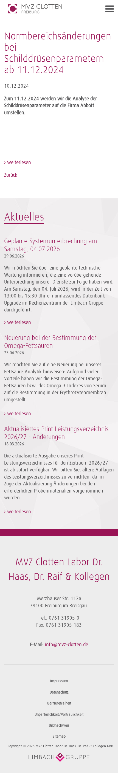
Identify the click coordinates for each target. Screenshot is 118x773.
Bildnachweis (59, 725)
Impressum (59, 681)
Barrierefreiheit (59, 703)
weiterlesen (18, 162)
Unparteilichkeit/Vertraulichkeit (59, 714)
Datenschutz (59, 692)
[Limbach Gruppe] (59, 757)
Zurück (10, 175)
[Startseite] (45, 9)
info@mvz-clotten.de (66, 644)
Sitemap (59, 736)
